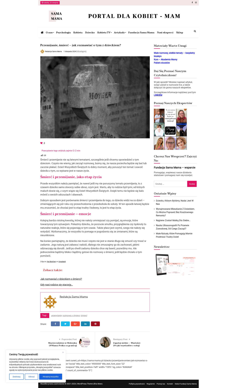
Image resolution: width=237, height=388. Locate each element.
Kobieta (77, 33)
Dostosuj (16, 377)
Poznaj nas (161, 384)
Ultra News (97, 384)
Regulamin (151, 384)
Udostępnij (81, 51)
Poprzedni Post (69, 339)
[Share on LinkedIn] (85, 324)
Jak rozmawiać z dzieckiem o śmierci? (61, 278)
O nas (49, 33)
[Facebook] (192, 3)
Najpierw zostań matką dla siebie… (173, 220)
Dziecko (90, 33)
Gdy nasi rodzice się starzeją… (56, 284)
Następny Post (120, 339)
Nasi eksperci (165, 33)
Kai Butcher (51, 261)
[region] (35, 366)
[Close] (63, 352)
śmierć (84, 315)
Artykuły (119, 33)
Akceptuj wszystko (51, 377)
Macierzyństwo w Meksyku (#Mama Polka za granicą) (62, 344)
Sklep (179, 33)
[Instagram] (196, 3)
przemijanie (56, 315)
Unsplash (62, 261)
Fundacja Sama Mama (141, 33)
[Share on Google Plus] (75, 324)
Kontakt (170, 384)
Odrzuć (31, 377)
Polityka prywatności (137, 384)
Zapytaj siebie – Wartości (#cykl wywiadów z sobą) (126, 344)
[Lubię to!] (41, 143)
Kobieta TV (103, 33)
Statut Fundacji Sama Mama (186, 384)
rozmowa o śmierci (71, 315)
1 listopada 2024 (70, 51)
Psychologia (63, 33)
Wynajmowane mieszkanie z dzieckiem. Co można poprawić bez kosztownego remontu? (175, 212)
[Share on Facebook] (55, 324)
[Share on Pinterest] (95, 324)
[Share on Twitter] (65, 324)
